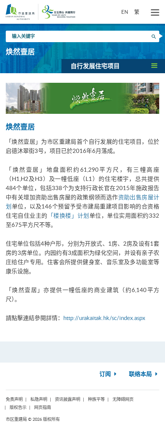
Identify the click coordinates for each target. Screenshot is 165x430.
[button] (113, 66)
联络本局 (141, 374)
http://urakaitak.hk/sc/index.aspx (104, 318)
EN (124, 11)
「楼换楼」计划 (68, 215)
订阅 (105, 374)
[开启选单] (155, 12)
